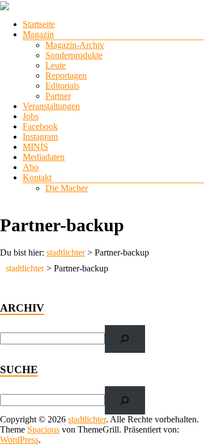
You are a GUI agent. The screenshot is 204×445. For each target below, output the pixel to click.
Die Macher (66, 188)
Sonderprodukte (74, 55)
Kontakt (37, 177)
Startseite (39, 24)
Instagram (40, 136)
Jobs (31, 116)
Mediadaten (44, 157)
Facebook (40, 126)
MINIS (35, 147)
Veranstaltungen (51, 106)
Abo (31, 167)
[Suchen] (125, 339)
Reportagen (66, 75)
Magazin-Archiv (74, 45)
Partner (58, 96)
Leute (55, 65)
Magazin (38, 34)
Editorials (62, 85)
